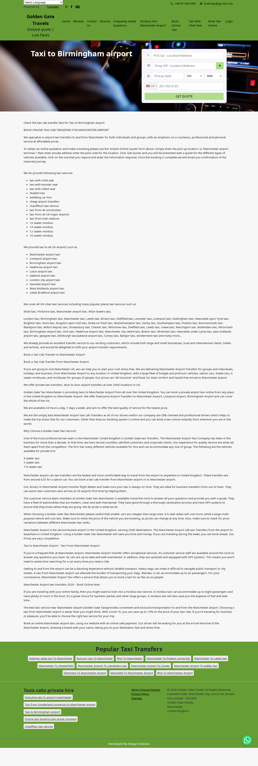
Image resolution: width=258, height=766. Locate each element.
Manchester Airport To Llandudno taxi (102, 666)
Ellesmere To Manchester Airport (85, 673)
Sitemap (136, 698)
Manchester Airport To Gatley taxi (196, 666)
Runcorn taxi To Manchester (94, 658)
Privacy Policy (140, 694)
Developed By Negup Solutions (129, 744)
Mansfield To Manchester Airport (131, 673)
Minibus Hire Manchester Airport (153, 23)
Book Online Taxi (176, 25)
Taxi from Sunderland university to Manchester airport (60, 704)
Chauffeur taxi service (39, 726)
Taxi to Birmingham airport (42, 712)
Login (229, 21)
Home (66, 21)
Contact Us (92, 23)
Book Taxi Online (214, 23)
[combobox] (151, 86)
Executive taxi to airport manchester (48, 697)
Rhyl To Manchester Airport (175, 673)
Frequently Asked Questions (124, 23)
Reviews (78, 21)
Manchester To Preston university (168, 658)
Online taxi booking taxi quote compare (50, 719)
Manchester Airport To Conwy (150, 666)
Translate (53, 7)
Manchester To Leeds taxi (210, 658)
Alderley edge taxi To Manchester (50, 658)
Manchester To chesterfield (56, 666)
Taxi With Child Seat (195, 23)
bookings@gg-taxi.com (218, 3)
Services (105, 21)
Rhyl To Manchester (129, 658)
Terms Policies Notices (145, 690)
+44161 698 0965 (185, 3)
